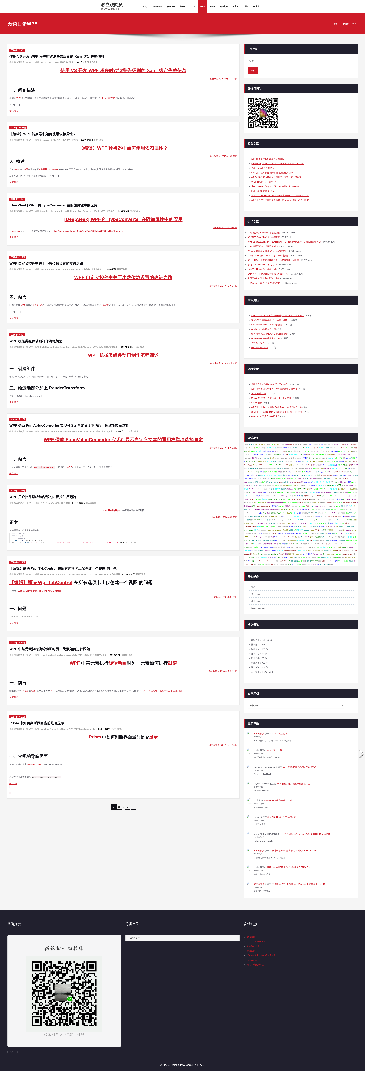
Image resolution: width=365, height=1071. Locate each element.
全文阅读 (13, 110)
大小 (245, 533)
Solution (251, 499)
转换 (262, 516)
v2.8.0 (341, 544)
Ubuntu (350, 475)
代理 (248, 485)
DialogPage (302, 468)
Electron (273, 550)
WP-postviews (279, 537)
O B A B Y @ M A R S (257, 942)
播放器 (277, 485)
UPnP (271, 448)
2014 (351, 516)
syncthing (330, 485)
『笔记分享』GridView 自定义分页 (264, 232)
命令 (295, 513)
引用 (294, 461)
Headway (328, 513)
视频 (286, 444)
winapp (336, 509)
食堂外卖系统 (328, 550)
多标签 (290, 485)
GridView (328, 492)
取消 (294, 489)
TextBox (277, 458)
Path (245, 561)
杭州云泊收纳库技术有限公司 (268, 544)
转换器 (75, 140)
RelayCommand (251, 461)
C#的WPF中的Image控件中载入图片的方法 (268, 274)
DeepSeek (51, 211)
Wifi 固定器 (264, 526)
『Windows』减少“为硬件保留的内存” (265, 283)
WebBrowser (331, 506)
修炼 (332, 509)
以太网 (259, 478)
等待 (298, 489)
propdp (297, 520)
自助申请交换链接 (255, 964)
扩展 (351, 550)
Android (251, 444)
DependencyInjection (275, 530)
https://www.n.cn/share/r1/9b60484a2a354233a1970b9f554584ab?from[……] (88, 231)
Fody (303, 537)
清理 (267, 482)
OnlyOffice (312, 478)
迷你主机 (341, 489)
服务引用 (301, 451)
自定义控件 (96, 269)
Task (247, 454)
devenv (272, 561)
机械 (106, 347)
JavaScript (260, 550)
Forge (265, 513)
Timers (313, 485)
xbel (271, 444)
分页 (314, 523)
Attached (263, 520)
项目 (273, 526)
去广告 (327, 472)
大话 (314, 554)
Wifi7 (269, 554)
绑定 (245, 557)
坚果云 (277, 451)
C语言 (310, 465)
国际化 (272, 451)
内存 (257, 485)
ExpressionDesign (310, 520)
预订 (281, 561)
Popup (264, 554)
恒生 (248, 451)
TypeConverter (85, 211)
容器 (279, 475)
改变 (325, 506)
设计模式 (317, 475)
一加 (321, 499)
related (342, 492)
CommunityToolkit (268, 468)
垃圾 (326, 454)
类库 (318, 496)
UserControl (301, 506)
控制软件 (277, 489)
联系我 (256, 6)
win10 (251, 544)
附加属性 (116, 574)
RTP (295, 496)
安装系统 (267, 564)
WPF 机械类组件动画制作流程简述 (36, 341)
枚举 (103, 431)
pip (307, 465)
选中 (312, 475)
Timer (335, 482)
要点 (301, 496)
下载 (252, 564)
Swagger (256, 465)
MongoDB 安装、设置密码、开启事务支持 (271, 398)
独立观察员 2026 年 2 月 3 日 (223, 78)
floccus (355, 475)
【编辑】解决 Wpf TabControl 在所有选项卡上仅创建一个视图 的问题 (63, 568)
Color (355, 550)
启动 (260, 513)
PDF (350, 478)
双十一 (297, 523)
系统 (350, 461)
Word (322, 458)
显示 (94, 729)
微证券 (259, 475)
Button (286, 509)
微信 (321, 564)
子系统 (318, 492)
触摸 (250, 554)
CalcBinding (306, 499)
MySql (323, 537)
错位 (295, 537)
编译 (303, 564)
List (256, 557)
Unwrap (312, 472)
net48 (270, 454)
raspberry (280, 492)
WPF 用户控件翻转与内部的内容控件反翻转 (42, 497)
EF (340, 516)
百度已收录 (92, 62)
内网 (329, 520)
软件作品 (300, 502)
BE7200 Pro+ (262, 530)
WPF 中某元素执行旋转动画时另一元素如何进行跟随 (49, 649)
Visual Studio (330, 496)
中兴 (251, 550)
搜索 (288, 513)
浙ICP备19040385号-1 (182, 1065)
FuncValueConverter (61, 431)
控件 (304, 561)
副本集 (344, 547)
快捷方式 (321, 461)
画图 (312, 516)
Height (73, 211)
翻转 (63, 503)
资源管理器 (295, 516)
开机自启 (258, 451)
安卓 (245, 451)
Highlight (313, 499)
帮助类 (307, 564)
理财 (351, 547)
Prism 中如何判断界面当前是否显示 (36, 723)
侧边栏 (332, 523)
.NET (326, 516)
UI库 (339, 557)
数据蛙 (308, 475)
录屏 (291, 496)
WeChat (342, 540)
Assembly (286, 523)
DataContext (253, 489)
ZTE (312, 513)
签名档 (253, 451)
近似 (309, 485)
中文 (355, 554)
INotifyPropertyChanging (275, 502)
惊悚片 (275, 547)
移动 (342, 448)
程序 (292, 475)
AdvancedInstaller (282, 526)
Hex (262, 489)
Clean (268, 478)
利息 (255, 478)
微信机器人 (350, 520)
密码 (318, 499)
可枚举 (327, 557)
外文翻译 (283, 451)
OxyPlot (322, 496)
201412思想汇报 (258, 393)
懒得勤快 (251, 937)
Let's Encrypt (330, 537)
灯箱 (279, 472)
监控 (322, 444)
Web (348, 547)
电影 (349, 482)
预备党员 (345, 465)
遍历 (336, 544)
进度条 (276, 509)
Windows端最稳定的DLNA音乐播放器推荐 (267, 251)
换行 (303, 461)
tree (355, 485)
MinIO (335, 454)
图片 (250, 492)
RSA (245, 496)
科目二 (246, 448)
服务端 (347, 444)
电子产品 (257, 564)
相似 (258, 502)
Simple (246, 444)
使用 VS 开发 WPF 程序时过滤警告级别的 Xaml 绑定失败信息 (56, 56)
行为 (334, 485)
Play (349, 509)
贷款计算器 (351, 557)
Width (96, 211)
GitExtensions (335, 540)
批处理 (293, 499)
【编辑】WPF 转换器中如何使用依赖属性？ (42, 134)
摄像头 (351, 485)
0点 (347, 458)
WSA (318, 557)
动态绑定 (285, 530)
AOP (304, 526)
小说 (317, 472)
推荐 (337, 526)
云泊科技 (250, 533)
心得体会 (286, 492)
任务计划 (289, 451)
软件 (291, 513)
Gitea (331, 564)
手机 (333, 461)
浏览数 (346, 561)
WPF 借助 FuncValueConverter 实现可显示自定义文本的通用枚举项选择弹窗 (69, 425)
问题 (248, 564)
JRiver (246, 509)
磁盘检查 (337, 444)
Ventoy (293, 547)
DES (312, 530)
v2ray (345, 468)
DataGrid (247, 550)
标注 (259, 557)
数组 (307, 506)
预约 (289, 564)
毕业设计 (256, 544)
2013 (331, 475)
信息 (308, 489)
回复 (251, 520)
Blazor (345, 509)
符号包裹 (250, 523)
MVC (301, 520)
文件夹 (340, 465)
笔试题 (291, 530)
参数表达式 (294, 478)
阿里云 (317, 530)
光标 (350, 458)
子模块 (343, 506)
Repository (247, 458)
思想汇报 (291, 554)
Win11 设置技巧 (279, 733)
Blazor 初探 (256, 402)
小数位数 (86, 269)
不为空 (322, 557)
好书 (317, 465)
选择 (293, 564)
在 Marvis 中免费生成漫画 (263, 329)
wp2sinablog (325, 475)
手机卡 (256, 561)
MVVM (304, 458)
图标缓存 (299, 461)
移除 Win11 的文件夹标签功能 (262, 269)
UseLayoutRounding (290, 502)
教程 (182, 6)
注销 (323, 561)
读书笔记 (347, 523)
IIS (340, 533)
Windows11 (327, 461)
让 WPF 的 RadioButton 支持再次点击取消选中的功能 (276, 412)
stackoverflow (47, 574)
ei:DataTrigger (253, 509)
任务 (296, 448)
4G (312, 458)
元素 (266, 448)
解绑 (340, 526)
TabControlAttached (77, 574)
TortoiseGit (327, 468)
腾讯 (343, 485)
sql (291, 492)
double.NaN (63, 211)
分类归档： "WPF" (349, 24)
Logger (313, 509)
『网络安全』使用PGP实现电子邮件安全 (270, 384)
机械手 (98, 655)
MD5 (245, 482)
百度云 (351, 561)
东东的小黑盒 (253, 946)
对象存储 (318, 537)
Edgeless (313, 496)
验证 (347, 513)
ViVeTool (280, 550)
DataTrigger (280, 465)
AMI (272, 564)
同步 (354, 513)
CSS (259, 489)
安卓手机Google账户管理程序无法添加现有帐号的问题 (273, 260)
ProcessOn (301, 448)
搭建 (265, 472)
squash (338, 550)
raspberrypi (251, 482)
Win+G (291, 482)
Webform (347, 448)
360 (245, 516)
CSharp (322, 502)
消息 (248, 540)
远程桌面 (264, 444)
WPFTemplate (254, 454)
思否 (268, 520)
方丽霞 (292, 523)
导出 (313, 482)
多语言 (303, 557)
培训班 (330, 516)
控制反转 (291, 444)
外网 (285, 557)
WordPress (157, 6)
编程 (212, 6)
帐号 (343, 499)
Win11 (341, 472)
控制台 (287, 468)
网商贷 (281, 509)
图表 (302, 544)
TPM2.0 (311, 506)
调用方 (336, 472)
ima (41, 62)
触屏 (268, 451)
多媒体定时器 (277, 454)
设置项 (327, 526)
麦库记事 (295, 451)
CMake (323, 509)
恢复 (352, 448)
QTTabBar (305, 533)
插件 (287, 454)
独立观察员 (112, 4)
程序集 (318, 509)
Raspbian (353, 444)
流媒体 (251, 502)
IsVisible (44, 729)
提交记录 (267, 516)
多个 (355, 561)
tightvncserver (248, 530)
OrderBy (281, 506)
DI (287, 485)
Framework (300, 540)
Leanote (334, 468)
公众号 (354, 496)
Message (349, 540)
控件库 (294, 540)
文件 (298, 496)
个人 (192, 6)
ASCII (261, 465)
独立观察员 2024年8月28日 (224, 517)
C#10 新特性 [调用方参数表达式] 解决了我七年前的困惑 (277, 315)
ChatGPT (291, 557)
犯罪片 (321, 489)
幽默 (314, 502)
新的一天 (257, 444)
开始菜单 (255, 547)
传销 (325, 458)
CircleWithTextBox (347, 554)
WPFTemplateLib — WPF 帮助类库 (267, 324)
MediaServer (269, 509)
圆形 (353, 458)
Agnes (352, 472)
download (294, 506)
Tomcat (274, 557)
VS (46, 62)
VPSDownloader (255, 516)
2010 (255, 523)
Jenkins (321, 526)
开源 (346, 461)
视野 (314, 465)
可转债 (281, 523)
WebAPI (326, 564)
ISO (309, 509)
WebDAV (296, 485)
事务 (245, 468)
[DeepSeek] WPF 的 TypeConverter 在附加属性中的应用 (53, 205)
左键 (354, 537)
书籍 (286, 554)
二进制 (262, 448)
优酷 (268, 513)
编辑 (297, 492)
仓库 (274, 448)
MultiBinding (321, 523)
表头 (332, 478)
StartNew (283, 513)
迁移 (335, 465)
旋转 (92, 655)
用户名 (322, 540)
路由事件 (260, 461)
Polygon (290, 472)
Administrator (331, 554)
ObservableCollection (294, 533)
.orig (269, 489)
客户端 (335, 489)
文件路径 (317, 516)
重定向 (325, 451)
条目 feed (255, 594)
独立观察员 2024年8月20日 (224, 597)
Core (339, 478)
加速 (245, 564)
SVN (348, 468)
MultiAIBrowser (286, 458)
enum (310, 444)
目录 (282, 557)
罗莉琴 (283, 475)
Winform (272, 523)
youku (338, 506)
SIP (311, 540)
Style (300, 472)
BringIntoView (273, 482)
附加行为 (276, 461)
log (275, 468)
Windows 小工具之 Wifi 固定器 (265, 416)
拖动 (335, 478)
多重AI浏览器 (265, 496)
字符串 (339, 547)
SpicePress (320, 533)
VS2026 (307, 451)
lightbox (346, 489)
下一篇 (307, 537)
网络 (283, 544)
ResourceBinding (300, 475)
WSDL (336, 502)
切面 (331, 482)
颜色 (324, 499)
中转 (324, 485)
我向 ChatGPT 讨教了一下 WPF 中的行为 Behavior (275, 186)
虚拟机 (337, 523)
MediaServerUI (289, 537)
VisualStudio (314, 526)
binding (274, 533)
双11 (342, 533)
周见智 (255, 554)
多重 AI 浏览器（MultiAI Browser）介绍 (269, 334)
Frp (346, 557)
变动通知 (333, 557)
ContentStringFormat (50, 269)
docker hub (255, 513)
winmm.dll (303, 523)
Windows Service (263, 523)
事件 (344, 458)
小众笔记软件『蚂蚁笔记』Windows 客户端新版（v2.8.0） (300, 884)
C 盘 (342, 537)
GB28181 (307, 530)
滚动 (343, 530)
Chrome (348, 530)
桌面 (356, 492)
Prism (52, 729)
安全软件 (347, 550)
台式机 (347, 533)
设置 (292, 458)
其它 (235, 6)
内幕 (343, 557)
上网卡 (316, 489)
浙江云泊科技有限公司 (345, 454)
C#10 (307, 492)
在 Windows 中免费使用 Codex (265, 338)
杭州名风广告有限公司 (323, 482)
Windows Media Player (269, 475)
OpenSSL (299, 547)
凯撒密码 (307, 496)
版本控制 (332, 530)
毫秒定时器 (273, 472)
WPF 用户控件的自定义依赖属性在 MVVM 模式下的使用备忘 (280, 200)
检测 (355, 448)
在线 (255, 502)
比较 (288, 478)
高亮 (349, 496)
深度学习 (296, 526)
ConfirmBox (303, 485)
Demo (332, 561)
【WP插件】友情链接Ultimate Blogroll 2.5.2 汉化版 (306, 834)
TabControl (60, 574)
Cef (329, 451)
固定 (319, 561)
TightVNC (314, 561)
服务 (308, 458)
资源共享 (224, 6)
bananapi (331, 458)
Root (346, 537)
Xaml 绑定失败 (61, 62)
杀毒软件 (267, 550)
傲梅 (340, 530)
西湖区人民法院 (311, 557)
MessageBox (260, 537)
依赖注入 (290, 489)
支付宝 (246, 544)
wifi (289, 561)
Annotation (257, 499)
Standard (297, 482)
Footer (331, 472)
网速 (299, 557)
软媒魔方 (341, 482)
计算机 (309, 561)
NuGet (346, 516)
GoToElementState (49, 347)
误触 (317, 547)
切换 (295, 557)
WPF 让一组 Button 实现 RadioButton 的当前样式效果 (276, 407)
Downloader (308, 482)
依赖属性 (66, 140)
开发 (270, 533)
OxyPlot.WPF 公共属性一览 (264, 182)
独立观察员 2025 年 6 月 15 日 (223, 286)
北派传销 (306, 502)
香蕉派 (299, 513)
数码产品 (322, 454)
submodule (316, 444)
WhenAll (338, 554)
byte (307, 461)
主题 (257, 472)
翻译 (320, 465)
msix (333, 544)
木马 (248, 557)
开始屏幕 (292, 509)
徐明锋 (323, 492)
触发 (322, 516)
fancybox (318, 506)
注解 (250, 465)
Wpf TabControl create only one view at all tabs (39, 591)
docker (353, 468)
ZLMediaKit (309, 448)
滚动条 (260, 554)
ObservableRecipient (283, 496)
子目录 (307, 540)
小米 (304, 454)
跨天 (278, 513)
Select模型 (345, 478)
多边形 (258, 448)
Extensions (335, 492)
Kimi (42, 655)
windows (274, 554)
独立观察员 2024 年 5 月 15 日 (223, 745)
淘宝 (293, 492)
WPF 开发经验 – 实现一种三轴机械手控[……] (165, 690)
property (304, 509)
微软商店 (273, 513)
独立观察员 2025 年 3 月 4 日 (223, 363)
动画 (101, 347)
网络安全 (336, 516)
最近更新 (309, 468)
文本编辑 (279, 448)
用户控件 (55, 503)
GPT (53, 140)
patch (259, 526)
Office (345, 475)
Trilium (288, 547)
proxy (353, 544)
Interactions (281, 468)
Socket (266, 465)
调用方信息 (281, 547)
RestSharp (322, 448)
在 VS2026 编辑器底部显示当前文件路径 (270, 320)
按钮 (284, 540)
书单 (280, 516)
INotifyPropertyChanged (263, 506)
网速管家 (274, 478)
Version (327, 561)
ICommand (307, 516)
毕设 (280, 485)
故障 (247, 547)
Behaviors (261, 509)
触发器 (342, 523)
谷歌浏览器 (341, 513)
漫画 (255, 520)
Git (322, 506)
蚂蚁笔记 (287, 506)
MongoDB (319, 485)
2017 (341, 509)
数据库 (308, 472)
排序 (347, 506)
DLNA (291, 544)
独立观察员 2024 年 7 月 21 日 (223, 671)
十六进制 (353, 489)
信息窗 (327, 523)
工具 (296, 564)
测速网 (330, 454)
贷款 (284, 485)
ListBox (340, 468)
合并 (337, 499)
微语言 (246, 489)
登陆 (299, 564)
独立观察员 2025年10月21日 (223, 156)
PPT (255, 475)
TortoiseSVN (301, 465)
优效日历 (251, 951)
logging (281, 461)
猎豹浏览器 (334, 451)
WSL (311, 489)
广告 (354, 478)
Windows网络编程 (268, 485)
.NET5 (296, 472)
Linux (283, 454)
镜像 (68, 503)
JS (269, 472)
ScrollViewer (252, 496)
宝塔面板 (298, 509)
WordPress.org (258, 608)
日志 (260, 533)
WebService (252, 472)
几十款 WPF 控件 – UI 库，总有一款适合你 (268, 255)
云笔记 (256, 530)
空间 (252, 475)
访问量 (313, 451)
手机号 (286, 465)
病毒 (305, 544)
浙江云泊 (284, 489)
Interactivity (288, 461)
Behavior (291, 520)
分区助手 (269, 461)
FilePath (334, 513)
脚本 (301, 526)
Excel (300, 454)
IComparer (347, 544)
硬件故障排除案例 (259, 347)
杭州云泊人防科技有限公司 (314, 550)
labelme (340, 561)
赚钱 (286, 544)
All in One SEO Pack (315, 544)
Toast (264, 492)
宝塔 (350, 465)
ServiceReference (322, 520)
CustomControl (351, 499)
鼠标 (263, 482)
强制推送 (305, 513)
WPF (202, 6)
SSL (337, 530)
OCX (321, 530)
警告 (71, 62)
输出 (282, 444)
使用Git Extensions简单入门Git (262, 264)
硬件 (335, 547)
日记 (301, 516)
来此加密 (332, 448)
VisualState (65, 347)
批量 (265, 489)
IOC (249, 561)
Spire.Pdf (301, 478)
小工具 (253, 485)
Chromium (316, 458)
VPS (315, 513)
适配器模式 (294, 561)
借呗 (341, 475)
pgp (326, 533)
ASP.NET (247, 475)
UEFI (245, 472)
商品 (276, 523)
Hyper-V (272, 496)
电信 (345, 451)
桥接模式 (331, 465)
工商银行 (275, 506)
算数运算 (254, 458)
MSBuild (355, 465)
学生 (314, 540)
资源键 (342, 444)
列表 (280, 544)
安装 (331, 489)
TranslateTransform (55, 655)
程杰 (301, 482)
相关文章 (351, 492)
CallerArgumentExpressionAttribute (262, 540)
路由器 (262, 472)
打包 (318, 564)
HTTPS (349, 451)
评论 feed (255, 601)
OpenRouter (313, 461)
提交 (260, 485)
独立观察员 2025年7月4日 (225, 227)
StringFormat (68, 269)
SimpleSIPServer (252, 468)
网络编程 (281, 554)
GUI (308, 526)
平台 (299, 537)
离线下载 (332, 526)
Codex (338, 448)
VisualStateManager (81, 347)
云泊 (272, 489)
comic (262, 564)
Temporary (298, 458)
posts (306, 478)
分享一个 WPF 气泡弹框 (262, 168)
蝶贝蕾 (264, 451)
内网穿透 (337, 537)
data (280, 482)
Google (246, 554)
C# (343, 516)
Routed (290, 526)
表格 (322, 468)
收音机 (316, 448)
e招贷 (320, 451)
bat (248, 516)
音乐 (350, 506)
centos (354, 530)
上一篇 (300, 561)
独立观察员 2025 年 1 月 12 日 (223, 448)
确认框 (355, 540)
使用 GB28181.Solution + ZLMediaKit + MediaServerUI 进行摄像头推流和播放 (284, 242)
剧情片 (308, 454)
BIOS (285, 561)
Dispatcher (329, 547)
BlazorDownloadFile (309, 547)
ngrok (294, 465)
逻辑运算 (312, 492)
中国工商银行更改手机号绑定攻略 (264, 278)
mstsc (344, 520)
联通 (270, 526)
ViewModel (62, 729)
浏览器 (288, 475)
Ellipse (246, 478)
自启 (255, 533)
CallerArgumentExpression (279, 520)
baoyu (246, 502)
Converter (45, 140)
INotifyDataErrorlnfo (289, 550)
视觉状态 (113, 347)
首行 (311, 502)
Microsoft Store (337, 520)
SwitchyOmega (257, 492)
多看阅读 (280, 533)
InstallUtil (313, 564)
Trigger (321, 472)
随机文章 (280, 478)
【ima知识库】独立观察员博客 (261, 955)
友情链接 (285, 482)
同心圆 (315, 468)
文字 (346, 492)
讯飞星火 (328, 544)
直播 (336, 461)
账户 (343, 526)
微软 (285, 478)
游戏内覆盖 (314, 454)
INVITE (340, 451)
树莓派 (350, 537)
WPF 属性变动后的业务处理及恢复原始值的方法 (274, 389)
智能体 (278, 561)
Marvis (264, 478)
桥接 (260, 468)
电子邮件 (247, 520)
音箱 (253, 448)
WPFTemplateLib (86, 431)
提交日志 (289, 516)
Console (326, 489)
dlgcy (269, 557)
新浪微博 (302, 492)
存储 (285, 533)
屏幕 (253, 506)
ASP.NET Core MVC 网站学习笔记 (264, 237)
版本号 (312, 537)
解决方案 (171, 6)
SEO (352, 482)
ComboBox (293, 468)
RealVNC (303, 489)
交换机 (310, 554)
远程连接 (342, 461)
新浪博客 (326, 530)
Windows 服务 (301, 550)
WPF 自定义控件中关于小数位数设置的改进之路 (46, 263)
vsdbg (261, 454)
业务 (353, 506)
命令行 (305, 554)
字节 (318, 502)
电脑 (340, 499)
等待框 (258, 496)
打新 (340, 458)
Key (334, 550)
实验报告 (265, 499)
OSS (350, 513)
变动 (289, 448)
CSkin (266, 454)
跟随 (105, 655)
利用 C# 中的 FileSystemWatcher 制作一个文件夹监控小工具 (280, 195)
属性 (336, 533)
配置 (256, 482)
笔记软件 (263, 502)
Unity (278, 557)
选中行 (352, 533)
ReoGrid (327, 540)
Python (325, 465)
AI (337, 557)
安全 (250, 448)
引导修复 (265, 533)
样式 (48, 503)
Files (345, 482)
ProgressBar (330, 502)
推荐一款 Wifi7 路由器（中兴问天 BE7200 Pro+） (295, 850)
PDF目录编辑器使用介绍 (263, 191)
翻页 (354, 516)
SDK (260, 482)
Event (330, 533)
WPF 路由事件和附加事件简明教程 (267, 159)
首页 (145, 6)
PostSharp (266, 458)
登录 (245, 540)
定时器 (251, 478)
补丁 (346, 485)
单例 (295, 530)
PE (343, 550)
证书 (292, 448)
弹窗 (98, 431)
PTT (268, 444)
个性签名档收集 (258, 343)
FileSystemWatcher (250, 526)
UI (257, 533)
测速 (290, 465)
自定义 (336, 458)
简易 (272, 537)
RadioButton (331, 499)
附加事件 (336, 475)
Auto (42, 211)
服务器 (328, 509)
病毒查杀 (267, 537)
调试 (317, 540)
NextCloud (247, 513)
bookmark (319, 478)
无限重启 (323, 547)
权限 (303, 472)
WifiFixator (272, 465)
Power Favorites (264, 561)
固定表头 (264, 557)
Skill (333, 533)
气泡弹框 (289, 540)
